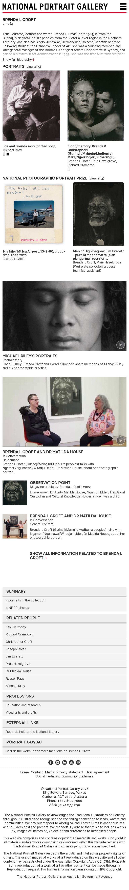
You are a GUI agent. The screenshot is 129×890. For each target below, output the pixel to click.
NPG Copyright (109, 869)
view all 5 (33, 67)
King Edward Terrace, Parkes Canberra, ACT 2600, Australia (64, 795)
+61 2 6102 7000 (69, 801)
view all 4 (96, 178)
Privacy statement (69, 772)
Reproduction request (23, 869)
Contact (37, 772)
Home (24, 772)
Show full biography (17, 60)
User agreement (97, 772)
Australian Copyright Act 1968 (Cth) (84, 861)
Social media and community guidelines (64, 776)
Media (49, 772)
